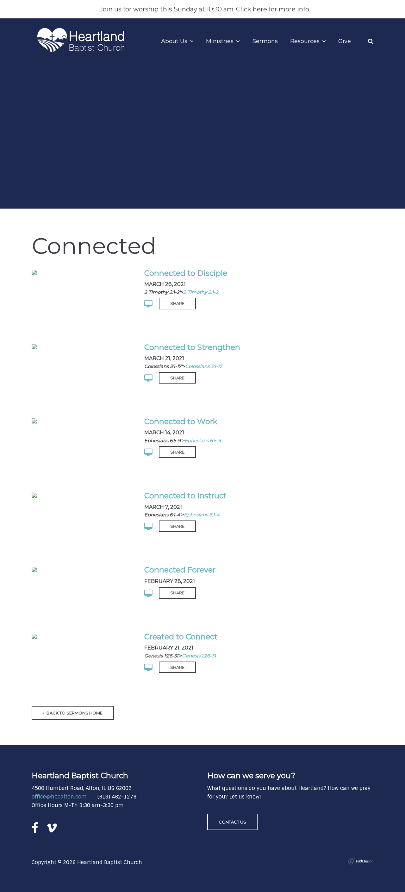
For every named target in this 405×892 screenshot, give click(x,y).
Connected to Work (180, 421)
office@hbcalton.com (59, 796)
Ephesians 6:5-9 (202, 440)
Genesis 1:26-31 (199, 656)
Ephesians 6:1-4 (202, 515)
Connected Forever (179, 569)
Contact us (232, 821)
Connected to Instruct (185, 495)
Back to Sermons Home (74, 712)
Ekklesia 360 (360, 861)
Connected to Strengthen (192, 347)
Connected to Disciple (185, 273)
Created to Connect (180, 636)
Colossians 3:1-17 (203, 366)
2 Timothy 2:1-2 (200, 292)
